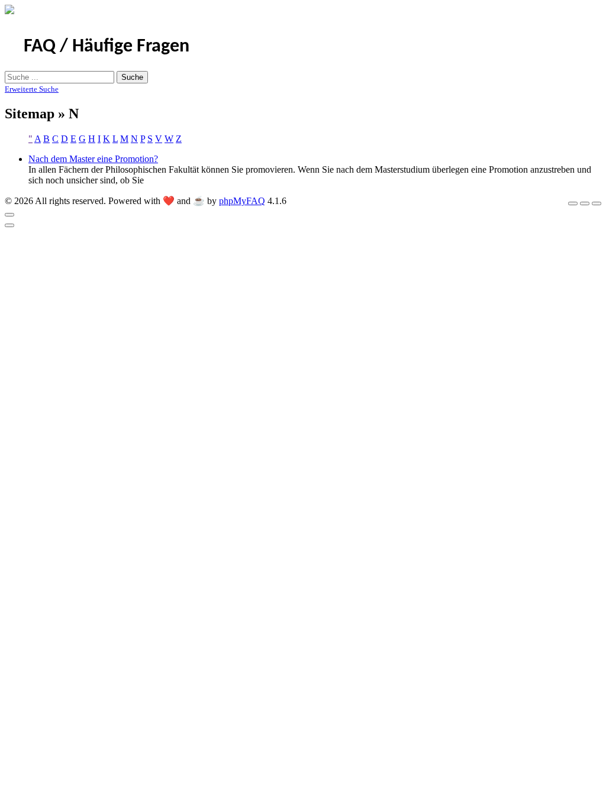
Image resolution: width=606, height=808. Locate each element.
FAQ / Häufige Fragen (106, 46)
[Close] (9, 214)
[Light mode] (573, 203)
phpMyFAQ (242, 201)
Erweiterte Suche (32, 89)
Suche (132, 77)
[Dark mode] (584, 203)
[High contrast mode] (596, 203)
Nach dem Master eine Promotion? (93, 159)
